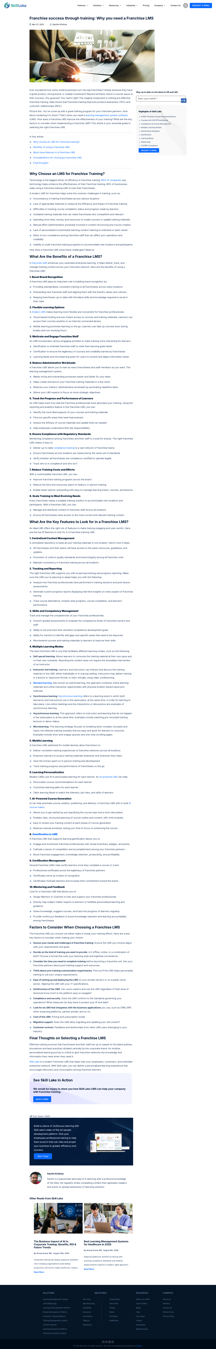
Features (82, 5)
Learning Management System (55, 1299)
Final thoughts (40, 163)
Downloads (140, 1325)
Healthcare (114, 1320)
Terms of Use (168, 1312)
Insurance (87, 1312)
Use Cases (140, 1316)
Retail (112, 1312)
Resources (114, 5)
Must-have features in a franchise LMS (54, 152)
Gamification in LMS (45, 834)
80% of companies (111, 180)
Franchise (113, 1316)
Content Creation (50, 1325)
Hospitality (87, 1308)
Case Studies (141, 1303)
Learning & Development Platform (56, 1308)
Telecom (86, 1320)
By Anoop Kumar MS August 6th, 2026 (101, 1250)
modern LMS (38, 312)
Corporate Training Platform (54, 1316)
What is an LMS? (143, 1299)
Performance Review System (54, 1333)
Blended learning (42, 683)
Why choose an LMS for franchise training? (56, 142)
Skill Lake (35, 1061)
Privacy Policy (168, 1316)
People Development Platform (55, 1312)
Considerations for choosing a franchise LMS (57, 157)
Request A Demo (200, 5)
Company (158, 5)
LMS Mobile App (50, 1303)
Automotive (87, 1316)
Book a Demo (42, 1099)
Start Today (43, 1156)
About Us (166, 1299)
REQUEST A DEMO (149, 150)
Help (138, 1312)
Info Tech (86, 1299)
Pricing (146, 5)
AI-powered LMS (108, 777)
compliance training (63, 448)
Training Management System (55, 1320)
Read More (39, 1272)
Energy (112, 1308)
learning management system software (107, 115)
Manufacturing (89, 1303)
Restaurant (87, 1325)
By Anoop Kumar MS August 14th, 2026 (51, 1253)
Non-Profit (114, 1303)
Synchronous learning (70, 696)
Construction (115, 1299)
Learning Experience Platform (55, 1329)
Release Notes (142, 1329)
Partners (166, 1303)
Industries (130, 5)
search (185, 5)
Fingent (139, 1346)
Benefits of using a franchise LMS (51, 147)
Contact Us (175, 5)
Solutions (97, 5)
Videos (139, 1320)
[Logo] (15, 5)
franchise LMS (39, 263)
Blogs (138, 1308)
